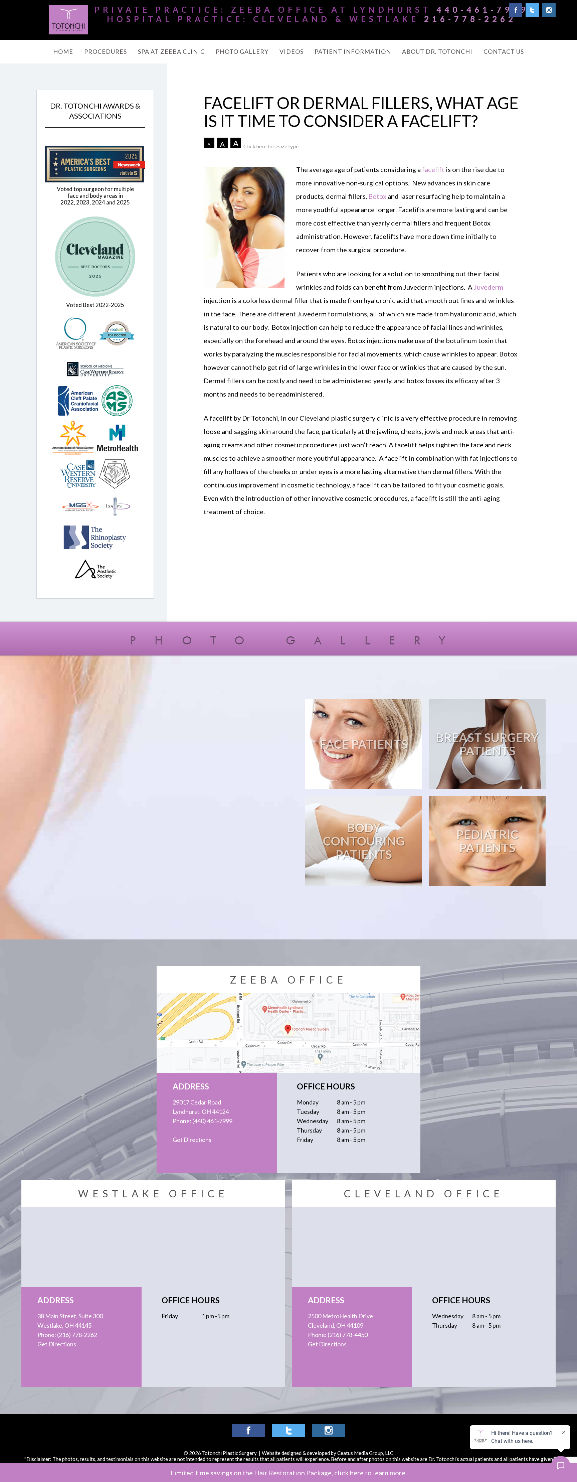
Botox (377, 196)
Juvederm (488, 287)
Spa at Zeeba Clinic (171, 51)
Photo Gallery (242, 51)
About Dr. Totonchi (437, 51)
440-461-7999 (482, 9)
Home (63, 51)
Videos (291, 51)
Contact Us (504, 51)
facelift (433, 169)
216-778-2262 (470, 19)
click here (349, 1473)
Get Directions (192, 1139)
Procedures (105, 51)
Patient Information (353, 51)
